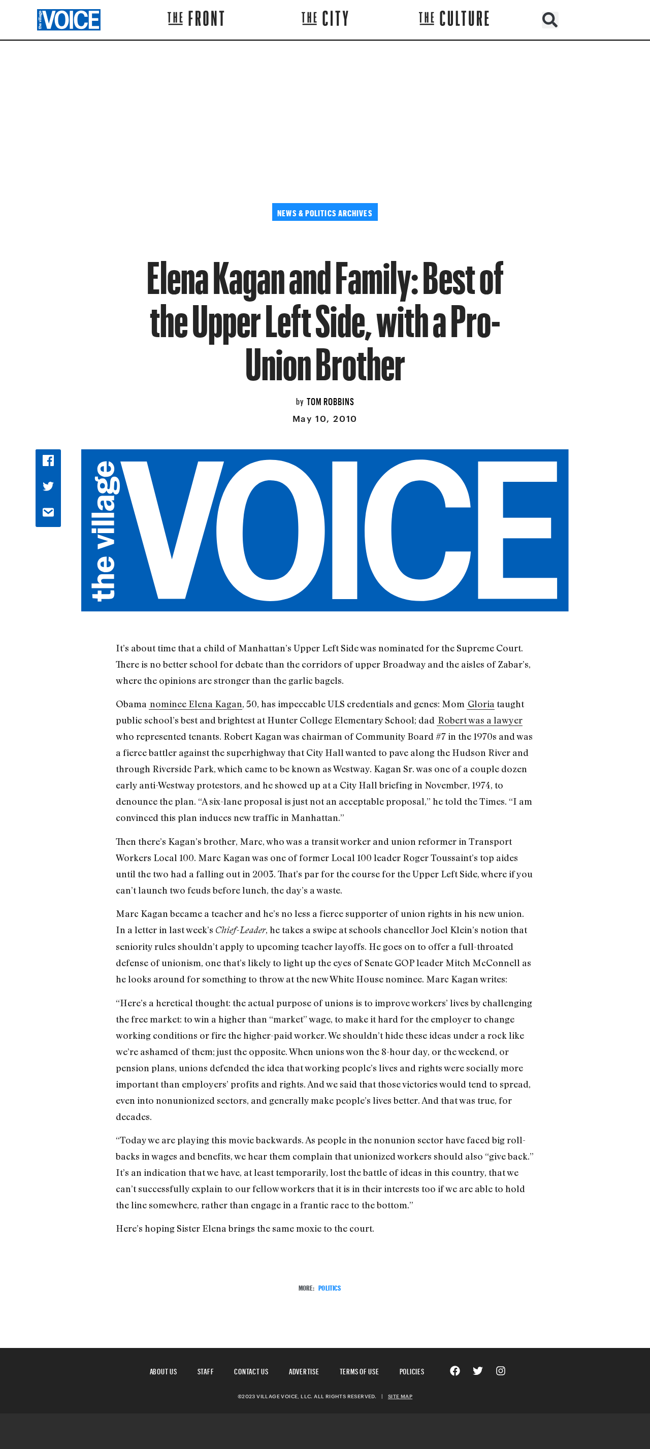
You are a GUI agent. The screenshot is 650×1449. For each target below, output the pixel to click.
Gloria (481, 703)
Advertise (304, 1370)
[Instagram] (501, 1371)
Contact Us (251, 1370)
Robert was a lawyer (480, 720)
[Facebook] (455, 1371)
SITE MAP (400, 1396)
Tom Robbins (330, 400)
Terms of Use (359, 1370)
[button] (550, 20)
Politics (329, 1286)
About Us (163, 1370)
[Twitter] (478, 1371)
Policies (412, 1370)
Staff (206, 1370)
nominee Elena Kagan (196, 703)
